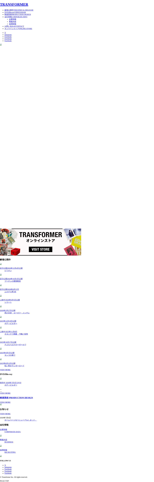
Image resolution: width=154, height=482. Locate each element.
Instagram (8, 35)
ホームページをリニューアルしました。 (21, 420)
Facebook (8, 37)
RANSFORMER (14, 4)
